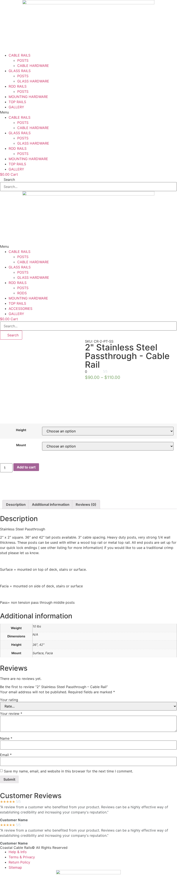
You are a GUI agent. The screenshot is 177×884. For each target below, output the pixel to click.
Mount (21, 445)
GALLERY (16, 107)
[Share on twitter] (88, 487)
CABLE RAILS (19, 55)
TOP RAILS (17, 102)
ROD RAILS (18, 86)
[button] (88, 112)
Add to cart (26, 467)
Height (21, 430)
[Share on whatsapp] (88, 492)
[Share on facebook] (88, 481)
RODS (22, 293)
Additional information (50, 504)
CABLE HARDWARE (33, 65)
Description (16, 504)
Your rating (9, 699)
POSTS (22, 60)
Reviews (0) (86, 504)
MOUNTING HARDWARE (28, 97)
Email (6, 754)
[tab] (15, 504)
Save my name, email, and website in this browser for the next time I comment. (68, 771)
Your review (11, 713)
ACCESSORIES (20, 308)
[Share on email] (88, 497)
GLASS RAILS (20, 71)
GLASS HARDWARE (33, 81)
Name (6, 738)
